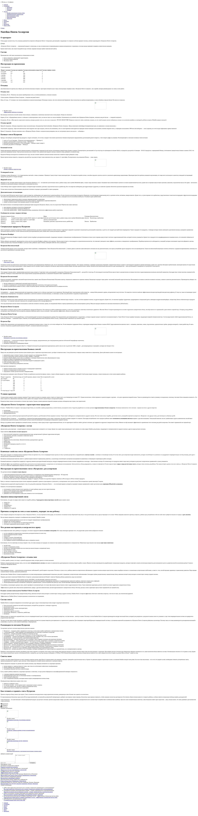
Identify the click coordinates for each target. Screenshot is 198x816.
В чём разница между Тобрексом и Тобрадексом (13, 781)
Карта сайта (7, 25)
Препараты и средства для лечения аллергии (15, 338)
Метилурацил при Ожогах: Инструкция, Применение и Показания (18, 775)
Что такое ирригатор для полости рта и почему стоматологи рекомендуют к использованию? (28, 789)
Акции (5, 808)
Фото (5, 22)
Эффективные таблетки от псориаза (13, 112)
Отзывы (9, 10)
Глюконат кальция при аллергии (9, 767)
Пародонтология (11, 17)
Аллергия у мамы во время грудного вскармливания (21, 730)
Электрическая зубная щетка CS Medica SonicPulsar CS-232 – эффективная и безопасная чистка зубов (30, 797)
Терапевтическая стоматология (15, 14)
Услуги (5, 11)
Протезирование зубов (13, 15)
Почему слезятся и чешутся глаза (12, 169)
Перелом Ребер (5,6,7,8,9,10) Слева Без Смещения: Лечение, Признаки (19, 783)
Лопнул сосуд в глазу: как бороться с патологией (13, 769)
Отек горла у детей (9, 262)
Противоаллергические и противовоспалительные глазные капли (24, 751)
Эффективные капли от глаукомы (9, 772)
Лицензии (9, 7)
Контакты (6, 24)
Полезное (6, 21)
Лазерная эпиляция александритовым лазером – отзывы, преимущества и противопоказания (28, 792)
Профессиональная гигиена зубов (16, 13)
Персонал (9, 8)
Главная (6, 4)
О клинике (6, 6)
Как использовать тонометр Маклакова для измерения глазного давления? (23, 794)
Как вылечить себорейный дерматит (10, 778)
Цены (5, 20)
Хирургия (9, 18)
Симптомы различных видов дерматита (17, 740)
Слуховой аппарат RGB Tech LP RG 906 (14, 800)
